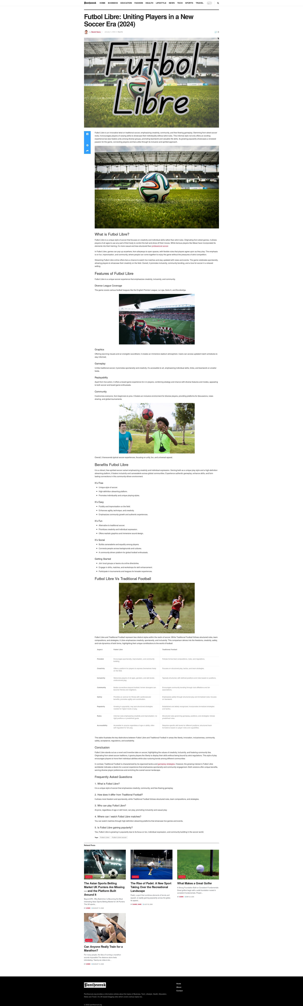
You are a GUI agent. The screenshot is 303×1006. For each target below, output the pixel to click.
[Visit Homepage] (90, 2)
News (172, 3)
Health (149, 3)
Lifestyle (161, 3)
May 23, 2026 (190, 897)
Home (102, 3)
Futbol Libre (104, 837)
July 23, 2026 (148, 904)
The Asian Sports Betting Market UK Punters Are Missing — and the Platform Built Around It (104, 889)
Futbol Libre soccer (119, 837)
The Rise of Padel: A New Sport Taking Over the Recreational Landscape (151, 887)
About (178, 987)
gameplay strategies (166, 764)
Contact (179, 990)
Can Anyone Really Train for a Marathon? (103, 948)
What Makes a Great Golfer (194, 883)
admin (88, 908)
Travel (199, 3)
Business (113, 3)
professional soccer (160, 246)
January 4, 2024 (110, 32)
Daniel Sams (96, 32)
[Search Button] (218, 3)
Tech (180, 3)
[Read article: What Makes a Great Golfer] (198, 865)
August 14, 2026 (98, 964)
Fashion (138, 3)
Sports (189, 3)
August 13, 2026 (98, 908)
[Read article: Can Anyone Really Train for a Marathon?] (105, 928)
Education (126, 3)
